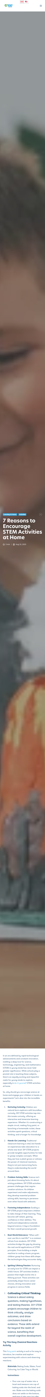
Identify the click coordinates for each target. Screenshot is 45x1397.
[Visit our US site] (26, 1)
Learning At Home (9, 514)
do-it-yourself (20, 1083)
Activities (22, 514)
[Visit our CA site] (22, 1)
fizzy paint (11, 1351)
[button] (40, 5)
